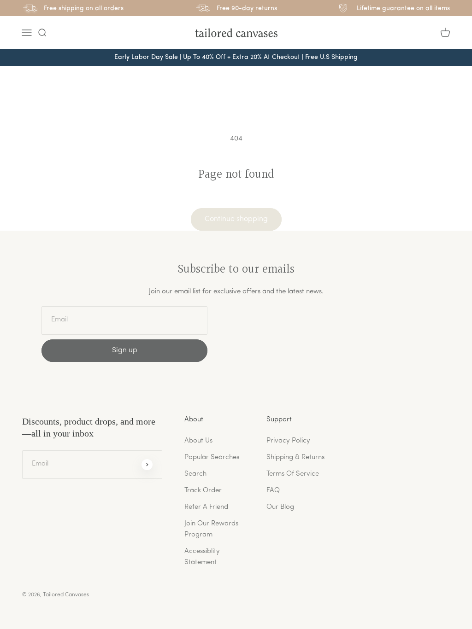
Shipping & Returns (295, 457)
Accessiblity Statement (202, 557)
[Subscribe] (147, 464)
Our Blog (280, 507)
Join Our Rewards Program (211, 529)
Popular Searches (211, 457)
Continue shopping (236, 219)
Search (195, 474)
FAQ (273, 490)
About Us (198, 440)
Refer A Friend (206, 507)
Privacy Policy (288, 440)
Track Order (203, 490)
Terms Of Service (292, 474)
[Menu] (27, 33)
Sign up (124, 350)
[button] (42, 33)
